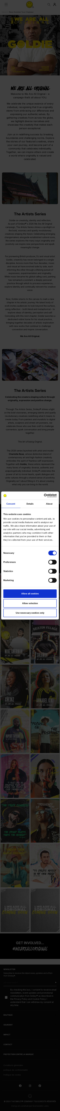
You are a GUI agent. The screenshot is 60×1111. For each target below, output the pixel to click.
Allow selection (30, 603)
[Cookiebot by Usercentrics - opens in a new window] (44, 496)
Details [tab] (30, 504)
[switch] (52, 562)
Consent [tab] (10, 504)
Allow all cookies (30, 593)
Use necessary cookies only (30, 613)
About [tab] (49, 504)
